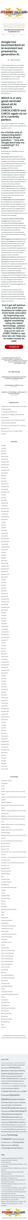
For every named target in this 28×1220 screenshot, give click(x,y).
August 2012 (4, 752)
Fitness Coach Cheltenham (7, 1164)
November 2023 (5, 464)
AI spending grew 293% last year (14, 385)
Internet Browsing (5, 898)
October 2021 (4, 514)
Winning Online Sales (6, 1013)
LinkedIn (3, 901)
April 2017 (3, 651)
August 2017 (4, 640)
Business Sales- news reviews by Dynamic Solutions (15, 25)
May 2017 (3, 648)
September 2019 (5, 574)
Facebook (3, 890)
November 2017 (5, 634)
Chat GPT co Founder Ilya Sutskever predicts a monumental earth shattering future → (15, 362)
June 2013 (3, 725)
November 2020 (5, 541)
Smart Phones (4, 980)
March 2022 (4, 500)
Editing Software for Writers (8, 1180)
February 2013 (4, 736)
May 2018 (3, 618)
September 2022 (5, 492)
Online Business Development (8, 925)
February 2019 (4, 593)
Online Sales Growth (6, 942)
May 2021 (3, 525)
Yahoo (2, 1024)
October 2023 (4, 467)
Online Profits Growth (6, 936)
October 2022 (4, 489)
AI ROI (23, 23)
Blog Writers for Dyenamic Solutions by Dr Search (13, 816)
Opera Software (5, 947)
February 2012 (4, 769)
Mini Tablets (4, 906)
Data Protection (5, 865)
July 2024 (3, 445)
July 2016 (3, 675)
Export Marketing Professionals (8, 887)
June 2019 (3, 582)
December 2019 (5, 566)
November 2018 (5, 601)
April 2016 (3, 684)
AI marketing (17, 23)
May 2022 (3, 497)
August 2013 (4, 719)
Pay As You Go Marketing (7, 953)
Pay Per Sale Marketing (6, 964)
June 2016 (3, 678)
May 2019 (3, 585)
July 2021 (3, 522)
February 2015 (4, 697)
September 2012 (5, 749)
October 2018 (4, 604)
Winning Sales (4, 1016)
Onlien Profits (4, 917)
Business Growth (5, 846)
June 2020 (3, 555)
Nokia (2, 914)
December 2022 (5, 486)
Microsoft (3, 904)
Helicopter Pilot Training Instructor (9, 1201)
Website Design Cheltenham (8, 1008)
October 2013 (4, 714)
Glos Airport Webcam (6, 1172)
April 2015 (3, 692)
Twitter (3, 997)
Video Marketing (5, 1005)
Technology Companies (7, 991)
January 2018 (4, 629)
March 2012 (4, 766)
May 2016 (3, 681)
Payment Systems (5, 967)
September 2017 (5, 637)
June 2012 (3, 758)
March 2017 (4, 653)
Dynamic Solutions (20, 27)
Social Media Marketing (6, 986)
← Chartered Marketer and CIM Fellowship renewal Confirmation (11, 358)
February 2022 (4, 503)
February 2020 (4, 563)
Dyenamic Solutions (8, 27)
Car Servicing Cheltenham (7, 1191)
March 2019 (4, 590)
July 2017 (3, 642)
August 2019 (4, 577)
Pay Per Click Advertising (7, 956)
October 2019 (4, 571)
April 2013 (3, 730)
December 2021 (5, 508)
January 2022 (4, 505)
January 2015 (4, 700)
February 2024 (4, 456)
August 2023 (4, 473)
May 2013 (3, 727)
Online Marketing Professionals (8, 934)
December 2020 (5, 538)
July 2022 (3, 494)
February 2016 (4, 689)
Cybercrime (19, 1091)
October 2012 (4, 747)
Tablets (3, 989)
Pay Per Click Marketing (7, 958)
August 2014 (4, 706)
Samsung (3, 972)
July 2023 (3, 475)
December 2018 (5, 599)
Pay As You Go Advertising (7, 950)
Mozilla (2, 912)
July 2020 (3, 552)
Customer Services (8, 26)
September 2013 (5, 716)
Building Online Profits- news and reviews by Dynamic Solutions (12, 1076)
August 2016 (4, 673)
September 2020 (5, 547)
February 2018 (4, 626)
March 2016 (4, 686)
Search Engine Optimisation (8, 978)
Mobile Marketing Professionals (8, 909)
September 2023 (5, 470)
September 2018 (5, 607)
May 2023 (3, 478)
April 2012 (3, 763)
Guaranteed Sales (5, 895)
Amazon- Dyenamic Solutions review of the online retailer (13, 1063)
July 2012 (3, 755)
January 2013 (4, 738)
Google (3, 893)
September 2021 (5, 516)
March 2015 (4, 695)
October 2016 (4, 667)
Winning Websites (5, 1021)
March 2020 (4, 560)
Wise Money (20, 1037)
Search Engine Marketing (7, 975)
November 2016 (5, 664)
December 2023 (5, 462)
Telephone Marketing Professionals (10, 994)
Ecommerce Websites (6, 882)
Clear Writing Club (5, 1195)
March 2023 (4, 481)
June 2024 (3, 448)
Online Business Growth (7, 928)
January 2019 (4, 596)
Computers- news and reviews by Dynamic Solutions (14, 857)
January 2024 (4, 459)
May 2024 (3, 451)
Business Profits (12, 25)
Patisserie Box (4, 1168)
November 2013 (5, 711)
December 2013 (5, 708)
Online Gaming (4, 931)
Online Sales (4, 939)
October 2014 (4, 703)
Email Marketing (5, 884)
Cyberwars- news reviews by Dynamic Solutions (12, 862)
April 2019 (3, 588)
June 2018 (3, 615)
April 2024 (3, 453)
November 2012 (5, 744)
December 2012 (5, 741)
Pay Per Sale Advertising (7, 961)
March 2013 (4, 733)
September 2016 (5, 670)
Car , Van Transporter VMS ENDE (9, 1187)
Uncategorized (4, 999)
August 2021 (4, 519)
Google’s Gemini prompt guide (8, 422)
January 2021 (4, 536)
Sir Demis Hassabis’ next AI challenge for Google (13, 420)
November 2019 (5, 568)
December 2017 (5, 632)
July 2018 (3, 612)
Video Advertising (5, 1002)
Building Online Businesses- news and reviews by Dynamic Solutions (13, 1070)
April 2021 (3, 527)
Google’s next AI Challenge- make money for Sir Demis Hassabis (14, 392)
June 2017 (3, 645)
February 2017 (4, 656)
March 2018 (4, 623)
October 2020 (4, 544)
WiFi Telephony (5, 1010)
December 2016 (5, 662)
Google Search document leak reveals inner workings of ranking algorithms (14, 377)
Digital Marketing (19, 26)
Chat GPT (3, 854)
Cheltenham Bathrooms (7, 1158)
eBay (2, 876)
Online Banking (5, 923)
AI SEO (3, 788)
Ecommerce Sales (5, 879)
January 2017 (4, 659)
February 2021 (4, 533)
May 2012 (3, 760)
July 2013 (3, 722)
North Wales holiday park (7, 1183)
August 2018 (4, 610)
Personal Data (4, 969)
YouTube (3, 1027)
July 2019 (3, 579)
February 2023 (4, 483)
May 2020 (3, 558)
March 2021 (4, 530)
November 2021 (5, 511)
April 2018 (3, 621)
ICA (2, 1162)
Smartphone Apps (5, 983)
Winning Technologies (6, 1019)
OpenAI (3, 945)
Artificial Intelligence (12, 24)
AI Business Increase (7, 23)
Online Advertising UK (6, 920)
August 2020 (4, 549)
